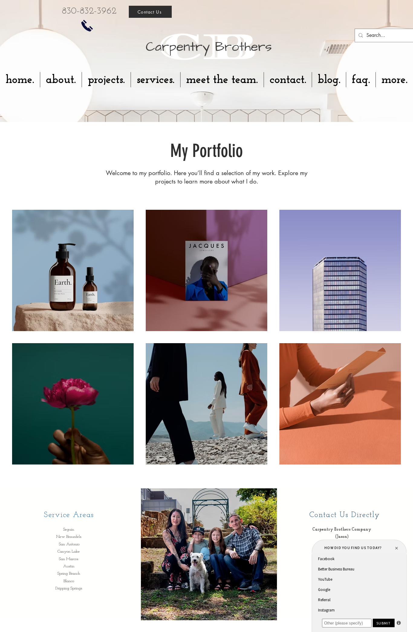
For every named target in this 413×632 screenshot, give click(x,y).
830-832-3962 (89, 11)
